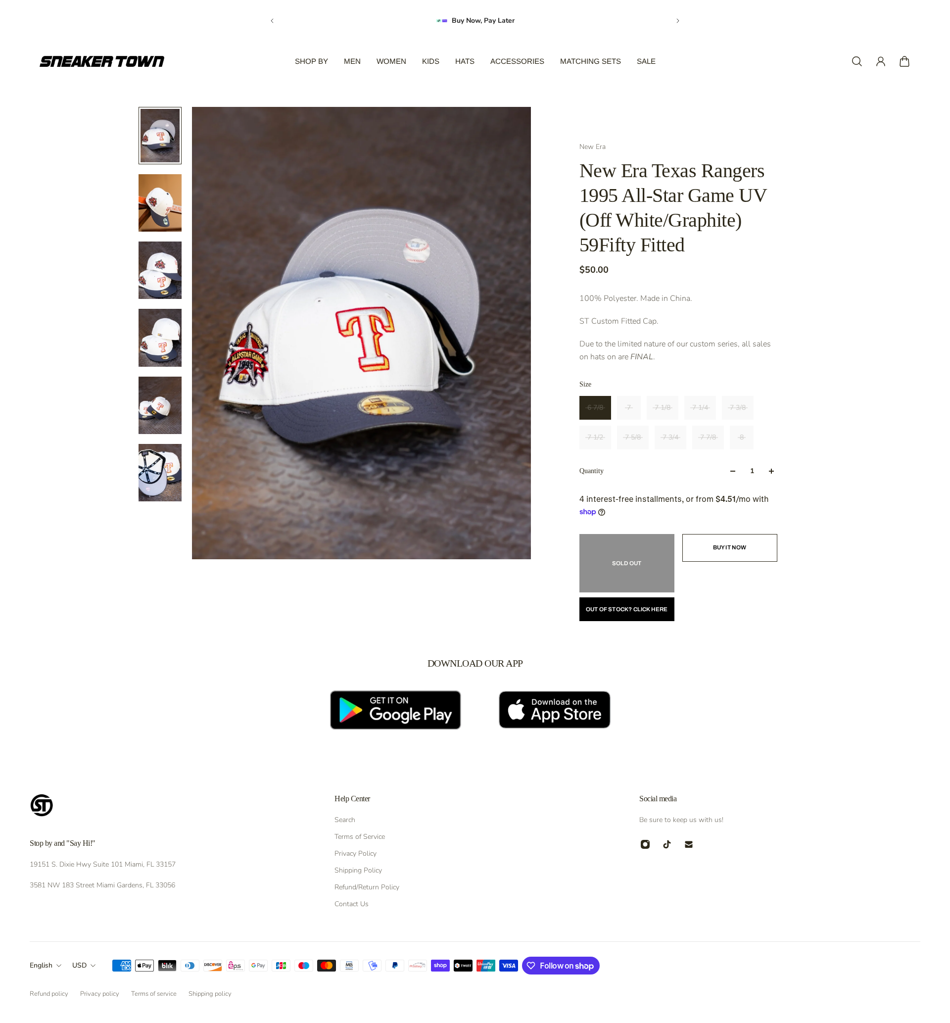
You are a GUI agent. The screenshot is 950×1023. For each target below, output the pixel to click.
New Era (592, 146)
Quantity (591, 471)
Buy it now (730, 547)
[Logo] (102, 61)
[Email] (689, 844)
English (41, 965)
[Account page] (881, 61)
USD (79, 965)
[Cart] (904, 61)
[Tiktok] (667, 844)
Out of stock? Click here (627, 609)
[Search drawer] (857, 61)
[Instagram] (645, 844)
